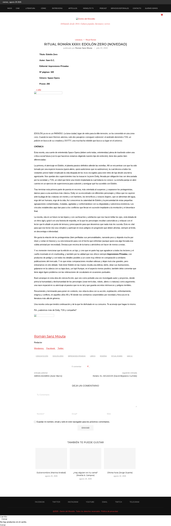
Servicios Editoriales (120, 8)
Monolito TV (88, 8)
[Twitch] (164, 2)
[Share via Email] (99, 366)
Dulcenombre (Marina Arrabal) (51, 472)
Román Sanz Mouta (83, 48)
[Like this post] (89, 366)
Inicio (9, 8)
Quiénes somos (151, 8)
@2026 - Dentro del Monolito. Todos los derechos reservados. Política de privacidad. (85, 511)
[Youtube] (158, 2)
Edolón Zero (58, 356)
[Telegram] (167, 2)
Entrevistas (57, 8)
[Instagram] (155, 2)
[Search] (162, 8)
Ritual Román (116, 356)
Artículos (72, 8)
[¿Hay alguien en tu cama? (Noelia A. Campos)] (85, 458)
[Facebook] (149, 2)
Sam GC (130, 356)
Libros (92, 356)
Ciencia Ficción (42, 356)
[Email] (161, 2)
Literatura (30, 8)
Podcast (103, 8)
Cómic (43, 8)
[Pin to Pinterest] (97, 366)
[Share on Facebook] (92, 366)
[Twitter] (152, 2)
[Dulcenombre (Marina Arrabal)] (51, 458)
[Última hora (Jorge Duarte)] (120, 458)
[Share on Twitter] (94, 366)
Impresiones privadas (77, 356)
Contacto (137, 8)
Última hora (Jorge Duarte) (120, 472)
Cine (18, 8)
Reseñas (103, 356)
